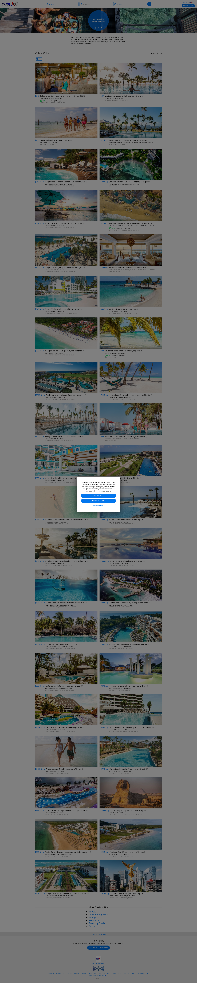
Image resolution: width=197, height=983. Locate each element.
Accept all (98, 496)
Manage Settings (98, 506)
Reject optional (98, 501)
